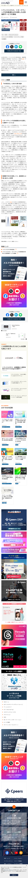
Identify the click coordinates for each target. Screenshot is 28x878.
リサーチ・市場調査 (18, 861)
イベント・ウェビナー (18, 858)
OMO (5, 717)
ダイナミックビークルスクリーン (11, 724)
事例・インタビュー (8, 863)
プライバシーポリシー (8, 870)
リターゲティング (18, 133)
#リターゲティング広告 (18, 36)
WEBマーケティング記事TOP (9, 5)
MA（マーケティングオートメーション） (13, 719)
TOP (2, 5)
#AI (2, 34)
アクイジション (7, 714)
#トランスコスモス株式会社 (7, 36)
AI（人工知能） (7, 722)
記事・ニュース (7, 858)
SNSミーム (6, 702)
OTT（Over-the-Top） (9, 709)
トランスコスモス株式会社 (8, 249)
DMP (23, 59)
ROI (11, 202)
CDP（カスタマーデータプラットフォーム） (13, 704)
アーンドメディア (7, 707)
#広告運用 (4, 39)
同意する (14, 875)
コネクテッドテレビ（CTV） (10, 712)
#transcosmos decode (13, 34)
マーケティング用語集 (18, 863)
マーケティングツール (8, 861)
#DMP (6, 34)
